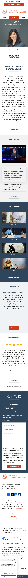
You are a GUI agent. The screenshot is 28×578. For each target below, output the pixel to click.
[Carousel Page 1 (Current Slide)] (9, 321)
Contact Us (14, 17)
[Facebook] (8, 494)
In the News (14, 139)
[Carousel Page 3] (15, 321)
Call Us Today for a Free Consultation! (14, 396)
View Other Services (14, 277)
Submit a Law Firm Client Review (14, 386)
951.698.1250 (11, 489)
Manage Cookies (17, 540)
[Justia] (19, 494)
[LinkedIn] (15, 494)
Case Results (14, 287)
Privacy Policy (14, 518)
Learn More (14, 129)
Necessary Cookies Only (8, 573)
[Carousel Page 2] (12, 321)
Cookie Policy (7, 540)
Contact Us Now (14, 466)
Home (4, 17)
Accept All (8, 570)
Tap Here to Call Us (14, 4)
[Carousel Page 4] (19, 321)
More (23, 17)
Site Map (14, 521)
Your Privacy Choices (12, 538)
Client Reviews (14, 337)
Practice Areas (14, 206)
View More (14, 196)
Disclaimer (14, 516)
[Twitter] (12, 494)
